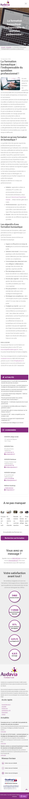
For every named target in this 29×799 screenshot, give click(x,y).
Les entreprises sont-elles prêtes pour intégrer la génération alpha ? (13, 407)
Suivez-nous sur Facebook (11, 768)
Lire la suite (3, 731)
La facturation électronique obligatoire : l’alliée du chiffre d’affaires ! (14, 394)
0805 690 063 (9, 488)
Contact (3, 714)
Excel (16, 197)
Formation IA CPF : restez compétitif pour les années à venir (13, 415)
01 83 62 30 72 (9, 452)
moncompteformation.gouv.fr (9, 349)
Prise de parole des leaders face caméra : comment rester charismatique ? (12, 398)
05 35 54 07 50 (9, 465)
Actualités (8, 47)
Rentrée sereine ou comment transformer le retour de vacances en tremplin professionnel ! (14, 390)
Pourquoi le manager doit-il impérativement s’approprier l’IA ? (12, 419)
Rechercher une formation (14, 538)
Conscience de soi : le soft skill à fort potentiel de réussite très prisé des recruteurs (14, 382)
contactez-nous (5, 358)
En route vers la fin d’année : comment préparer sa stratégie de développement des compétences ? (14, 386)
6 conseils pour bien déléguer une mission (12, 422)
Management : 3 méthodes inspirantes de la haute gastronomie (14, 402)
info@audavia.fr (18, 361)
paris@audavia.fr (10, 454)
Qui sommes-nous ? (6, 704)
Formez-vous (5, 708)
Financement (5, 712)
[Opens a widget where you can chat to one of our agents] (23, 796)
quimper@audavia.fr (11, 480)
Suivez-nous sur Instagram (11, 773)
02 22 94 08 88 (9, 478)
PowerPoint (22, 197)
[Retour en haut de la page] (26, 790)
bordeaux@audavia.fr (11, 467)
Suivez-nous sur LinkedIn (11, 763)
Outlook (8, 199)
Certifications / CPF (6, 710)
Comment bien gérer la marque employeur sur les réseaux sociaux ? (14, 411)
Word (13, 197)
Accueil (3, 47)
